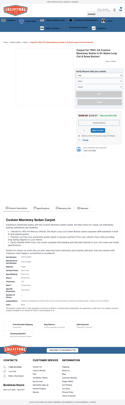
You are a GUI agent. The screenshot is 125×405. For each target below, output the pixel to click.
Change (85, 140)
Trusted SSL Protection (84, 327)
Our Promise (67, 385)
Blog (64, 374)
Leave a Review (39, 370)
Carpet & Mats (30, 21)
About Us (66, 370)
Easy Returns (49, 324)
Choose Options (99, 123)
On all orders (17, 327)
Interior (110, 21)
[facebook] (78, 156)
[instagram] (101, 360)
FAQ (34, 374)
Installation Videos (40, 378)
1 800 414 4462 (89, 151)
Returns (36, 392)
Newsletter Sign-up (40, 385)
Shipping (65, 367)
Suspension (101, 28)
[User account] (115, 10)
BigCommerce (68, 402)
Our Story (66, 389)
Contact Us (37, 367)
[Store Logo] (15, 350)
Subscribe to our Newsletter (62, 350)
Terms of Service (69, 396)
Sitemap (93, 402)
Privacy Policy (67, 392)
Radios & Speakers (53, 28)
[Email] (83, 156)
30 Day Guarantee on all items (54, 327)
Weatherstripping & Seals (55, 20)
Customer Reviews (69, 378)
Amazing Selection (18, 334)
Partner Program (39, 389)
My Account (38, 381)
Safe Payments (83, 324)
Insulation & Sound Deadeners (85, 20)
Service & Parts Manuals (78, 27)
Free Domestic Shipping (23, 324)
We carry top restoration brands (20, 336)
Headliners (11, 20)
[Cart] (120, 10)
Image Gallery (67, 381)
